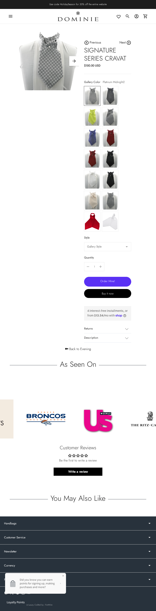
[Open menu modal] (10, 16)
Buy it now (108, 293)
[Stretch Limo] (110, 158)
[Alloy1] (110, 200)
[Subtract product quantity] (88, 266)
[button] (74, 61)
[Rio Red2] (92, 158)
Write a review (78, 471)
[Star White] (110, 221)
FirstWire (48, 604)
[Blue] (92, 137)
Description (91, 338)
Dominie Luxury (27, 604)
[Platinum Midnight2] (92, 96)
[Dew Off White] (92, 200)
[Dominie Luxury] (78, 16)
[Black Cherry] (110, 179)
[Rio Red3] (110, 137)
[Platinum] (92, 179)
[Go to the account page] (136, 16)
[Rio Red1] (92, 221)
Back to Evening (79, 349)
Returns (88, 328)
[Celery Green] (92, 117)
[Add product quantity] (100, 266)
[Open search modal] (127, 16)
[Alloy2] (110, 117)
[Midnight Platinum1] (110, 96)
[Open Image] (48, 61)
